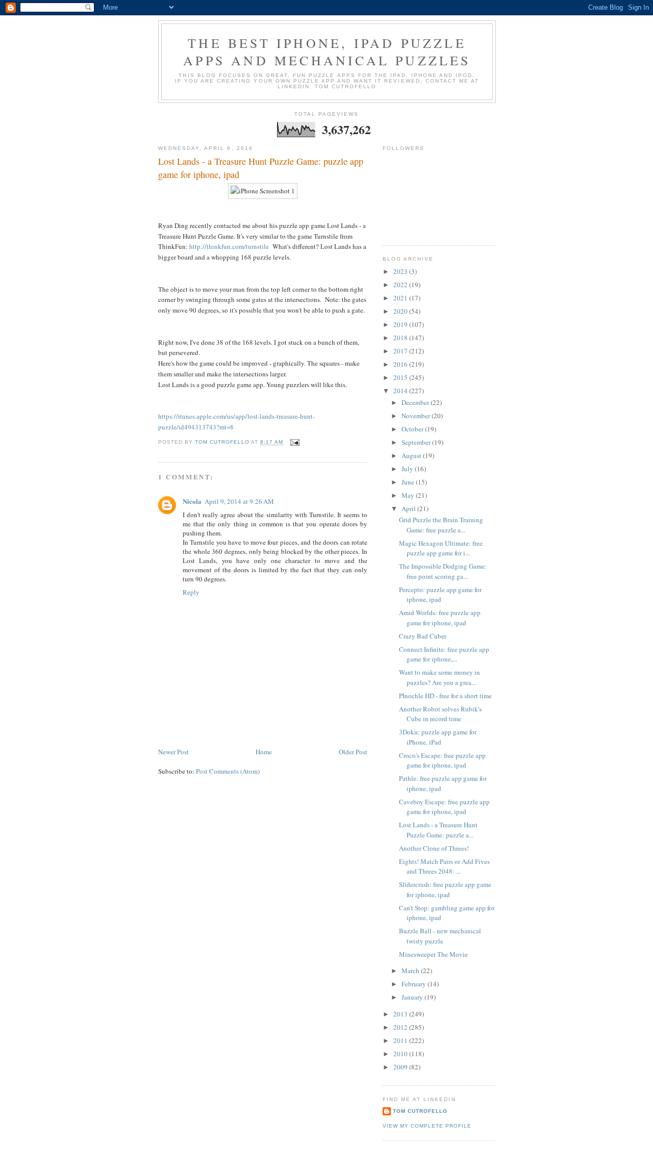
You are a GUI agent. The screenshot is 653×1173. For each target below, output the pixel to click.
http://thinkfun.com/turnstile (229, 246)
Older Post (353, 751)
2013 (401, 1013)
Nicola (192, 501)
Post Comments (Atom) (228, 771)
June (408, 482)
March (411, 970)
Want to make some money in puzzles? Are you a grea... (439, 677)
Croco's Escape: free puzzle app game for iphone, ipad (442, 760)
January (412, 997)
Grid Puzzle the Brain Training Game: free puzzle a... (441, 524)
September (416, 442)
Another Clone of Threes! (434, 848)
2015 (401, 377)
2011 (401, 1040)
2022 (401, 284)
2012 (401, 1027)
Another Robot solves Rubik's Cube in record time (440, 714)
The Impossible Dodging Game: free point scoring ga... (443, 571)
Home (264, 751)
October (413, 429)
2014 (401, 390)
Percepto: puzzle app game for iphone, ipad (440, 594)
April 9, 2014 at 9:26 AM (239, 501)
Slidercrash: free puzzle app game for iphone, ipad (445, 889)
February (414, 983)
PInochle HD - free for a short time (445, 695)
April (409, 508)
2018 (401, 337)
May (408, 495)
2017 (401, 350)
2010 (401, 1053)
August (412, 455)
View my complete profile (427, 1126)
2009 (401, 1067)
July (408, 468)
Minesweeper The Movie (433, 954)
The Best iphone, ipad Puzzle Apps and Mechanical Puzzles (326, 51)
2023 (401, 271)
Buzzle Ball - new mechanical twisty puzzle (440, 936)
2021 (401, 297)
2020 (401, 311)
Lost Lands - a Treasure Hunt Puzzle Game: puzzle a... (438, 829)
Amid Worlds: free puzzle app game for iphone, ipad (440, 617)
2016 (401, 364)
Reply (191, 592)
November (416, 415)
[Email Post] (295, 442)
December (416, 402)
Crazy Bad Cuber (422, 636)
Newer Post (173, 751)
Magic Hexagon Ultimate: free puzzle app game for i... (441, 548)
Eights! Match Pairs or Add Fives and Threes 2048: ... (444, 866)
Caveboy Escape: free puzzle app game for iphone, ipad (444, 807)
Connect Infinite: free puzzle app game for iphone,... (444, 654)
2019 (401, 324)
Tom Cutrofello (420, 1111)
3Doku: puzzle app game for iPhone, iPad (437, 737)
